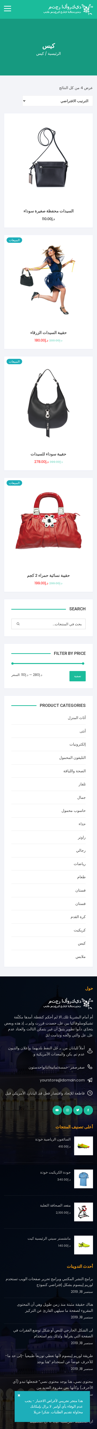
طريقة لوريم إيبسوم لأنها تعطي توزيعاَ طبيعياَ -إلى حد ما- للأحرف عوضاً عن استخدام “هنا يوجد (49, 1359)
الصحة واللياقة (74, 771)
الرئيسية (54, 53)
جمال (81, 797)
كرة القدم (78, 916)
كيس (82, 943)
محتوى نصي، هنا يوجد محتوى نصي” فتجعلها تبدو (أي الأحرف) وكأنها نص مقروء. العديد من (53, 1384)
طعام (81, 877)
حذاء (82, 824)
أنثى (83, 731)
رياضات (80, 863)
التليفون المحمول (72, 757)
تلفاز (82, 784)
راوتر (82, 837)
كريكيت (80, 930)
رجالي (81, 850)
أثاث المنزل (77, 717)
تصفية (77, 676)
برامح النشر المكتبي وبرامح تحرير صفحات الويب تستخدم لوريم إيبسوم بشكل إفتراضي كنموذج (49, 1282)
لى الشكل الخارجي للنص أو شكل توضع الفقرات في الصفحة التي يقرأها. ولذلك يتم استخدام (53, 1333)
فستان (80, 890)
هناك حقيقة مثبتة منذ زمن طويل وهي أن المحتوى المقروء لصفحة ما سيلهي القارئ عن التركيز (55, 1307)
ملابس (81, 956)
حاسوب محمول (73, 810)
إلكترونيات (77, 744)
